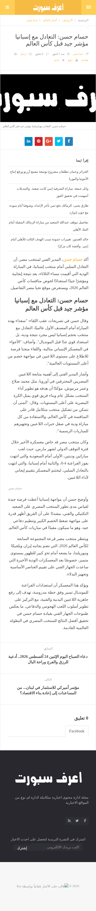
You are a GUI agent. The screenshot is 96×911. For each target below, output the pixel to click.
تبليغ (70, 60)
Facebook (76, 731)
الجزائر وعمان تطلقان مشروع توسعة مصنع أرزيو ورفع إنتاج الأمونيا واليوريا (49, 175)
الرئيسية (83, 20)
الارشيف (67, 20)
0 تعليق (39, 53)
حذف (57, 60)
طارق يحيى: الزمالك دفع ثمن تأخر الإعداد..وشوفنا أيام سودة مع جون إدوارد (48, 209)
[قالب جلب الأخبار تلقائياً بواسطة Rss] (42, 886)
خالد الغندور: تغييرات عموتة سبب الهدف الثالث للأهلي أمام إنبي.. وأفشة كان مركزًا (49, 242)
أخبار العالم (50, 20)
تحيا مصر (32, 20)
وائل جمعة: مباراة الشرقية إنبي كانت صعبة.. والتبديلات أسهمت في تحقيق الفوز (52, 192)
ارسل (23, 53)
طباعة (84, 60)
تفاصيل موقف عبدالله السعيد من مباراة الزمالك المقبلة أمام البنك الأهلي (48, 226)
